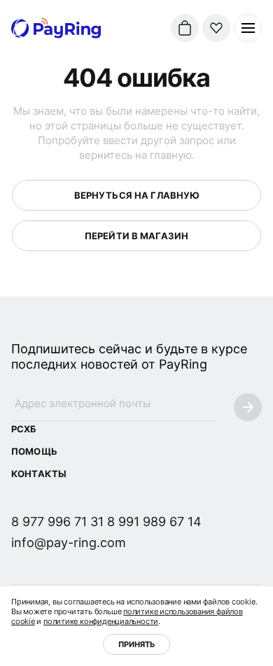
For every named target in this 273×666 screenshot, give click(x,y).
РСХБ (23, 428)
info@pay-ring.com (68, 542)
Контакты (38, 473)
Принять (136, 644)
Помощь (34, 451)
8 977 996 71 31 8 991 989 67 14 (106, 521)
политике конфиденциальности (100, 621)
